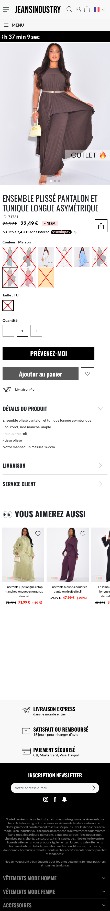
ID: (5, 217)
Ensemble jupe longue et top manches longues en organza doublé (24, 591)
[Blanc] (46, 257)
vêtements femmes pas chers (87, 861)
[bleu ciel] (82, 257)
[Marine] (100, 257)
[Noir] (28, 257)
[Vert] (10, 257)
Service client (19, 484)
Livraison (14, 465)
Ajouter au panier (40, 373)
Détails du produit (25, 408)
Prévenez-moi (48, 353)
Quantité (10, 320)
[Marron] (10, 277)
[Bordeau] (28, 277)
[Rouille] (46, 277)
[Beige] (64, 257)
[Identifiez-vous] (78, 9)
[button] (69, 9)
